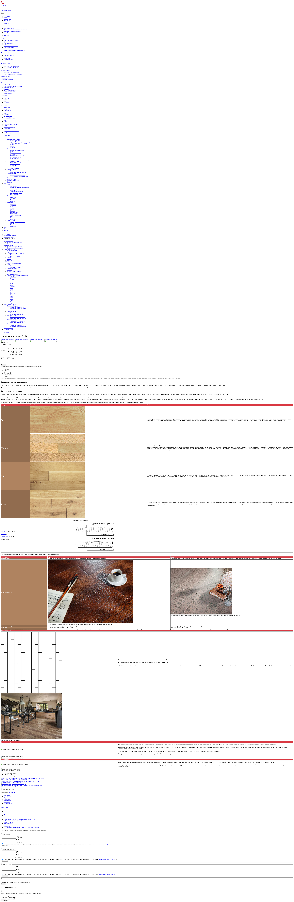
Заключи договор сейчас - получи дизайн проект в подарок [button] (28, 366)
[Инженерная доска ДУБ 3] (51, 339)
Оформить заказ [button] (12, 792)
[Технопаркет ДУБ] (6, 782)
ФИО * (18, 836)
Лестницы (6, 44)
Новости (6, 101)
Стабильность (4, 536)
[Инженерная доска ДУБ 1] (22, 339)
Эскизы (6, 111)
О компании (4, 95)
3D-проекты (7, 109)
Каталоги (6, 114)
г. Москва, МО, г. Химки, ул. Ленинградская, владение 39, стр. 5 (20, 819)
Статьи (5, 121)
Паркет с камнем (14, 254)
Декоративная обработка (16, 314)
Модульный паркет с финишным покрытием (15, 29)
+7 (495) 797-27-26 (5, 5)
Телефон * (19, 837)
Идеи (5, 120)
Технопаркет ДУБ (17, 782)
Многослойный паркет (7, 52)
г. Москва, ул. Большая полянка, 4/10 (13, 820)
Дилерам (6, 125)
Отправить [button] (4, 845)
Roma (11, 299)
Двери (5, 41)
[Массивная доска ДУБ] (8, 784)
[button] (1, 12)
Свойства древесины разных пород (13, 74)
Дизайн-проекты (8, 110)
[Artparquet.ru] (2, 4)
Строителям (7, 128)
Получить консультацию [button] (6, 366)
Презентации (7, 117)
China (11, 285)
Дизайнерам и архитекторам (11, 124)
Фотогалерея (7, 107)
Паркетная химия (5, 78)
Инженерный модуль (9, 55)
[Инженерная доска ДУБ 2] (37, 339)
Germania (12, 286)
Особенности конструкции (17, 266)
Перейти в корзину (6, 10)
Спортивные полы (5, 76)
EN (4, 815)
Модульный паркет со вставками (12, 31)
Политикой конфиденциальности (104, 844)
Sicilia (11, 300)
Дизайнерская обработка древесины (13, 86)
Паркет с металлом (15, 256)
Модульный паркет (9, 28)
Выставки (6, 99)
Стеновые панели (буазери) (11, 40)
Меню (5, 17)
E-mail (18, 839)
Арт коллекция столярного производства (14, 50)
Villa (11, 303)
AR (4, 816)
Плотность (3, 534)
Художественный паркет (7, 25)
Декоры (6, 32)
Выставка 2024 (14, 310)
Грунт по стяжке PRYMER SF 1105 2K (34, 778)
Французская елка (8, 61)
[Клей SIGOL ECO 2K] (8, 779)
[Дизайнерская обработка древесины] (12, 785)
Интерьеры (3, 38)
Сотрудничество (8, 21)
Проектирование (8, 93)
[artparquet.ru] (4, 807)
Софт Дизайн (7, 84)
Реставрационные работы (10, 90)
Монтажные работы (9, 87)
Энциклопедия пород (9, 118)
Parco (11, 296)
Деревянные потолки (9, 43)
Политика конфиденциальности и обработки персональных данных (21, 827)
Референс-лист (7, 20)
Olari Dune (12, 293)
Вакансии (6, 102)
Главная (6, 233)
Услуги (2, 82)
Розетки (6, 34)
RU (4, 814)
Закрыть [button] (3, 884)
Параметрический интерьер (11, 46)
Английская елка (8, 59)
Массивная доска (5, 63)
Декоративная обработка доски (12, 67)
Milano (11, 290)
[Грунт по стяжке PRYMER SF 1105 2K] (12, 778)
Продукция (7, 16)
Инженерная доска (8, 56)
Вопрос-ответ (7, 123)
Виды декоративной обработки (18, 308)
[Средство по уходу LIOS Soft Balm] (11, 781)
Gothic (11, 288)
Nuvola (11, 292)
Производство (7, 19)
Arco (11, 278)
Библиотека (4, 105)
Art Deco (12, 279)
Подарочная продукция (7, 79)
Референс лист (7, 230)
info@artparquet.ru (8, 823)
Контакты (6, 23)
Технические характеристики (11, 66)
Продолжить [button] (4, 792)
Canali (11, 283)
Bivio (11, 281)
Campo (11, 282)
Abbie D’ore (13, 277)
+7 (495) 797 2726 (8, 822)
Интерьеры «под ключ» (10, 91)
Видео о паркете (8, 116)
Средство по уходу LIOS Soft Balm (31, 781)
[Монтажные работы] (8, 786)
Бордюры (6, 35)
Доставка (6, 89)
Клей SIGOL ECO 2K (21, 779)
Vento (11, 301)
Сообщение (19, 842)
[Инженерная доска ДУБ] (8, 339)
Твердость (3, 531)
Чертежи (6, 113)
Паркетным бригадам (9, 127)
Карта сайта (7, 826)
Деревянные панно (9, 48)
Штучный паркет (5, 70)
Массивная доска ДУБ (20, 784)
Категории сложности (15, 267)
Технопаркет (7, 58)
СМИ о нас (6, 98)
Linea (11, 289)
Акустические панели (9, 47)
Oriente (11, 295)
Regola (11, 297)
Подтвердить (4, 900)
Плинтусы (3, 80)
